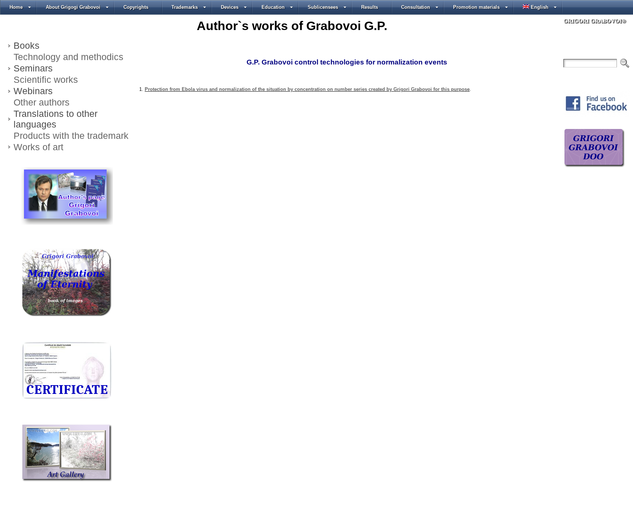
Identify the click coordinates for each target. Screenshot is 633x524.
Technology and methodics (68, 57)
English (539, 7)
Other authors (42, 102)
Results (369, 7)
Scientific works (46, 79)
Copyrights (135, 7)
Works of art (38, 147)
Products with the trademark (71, 135)
